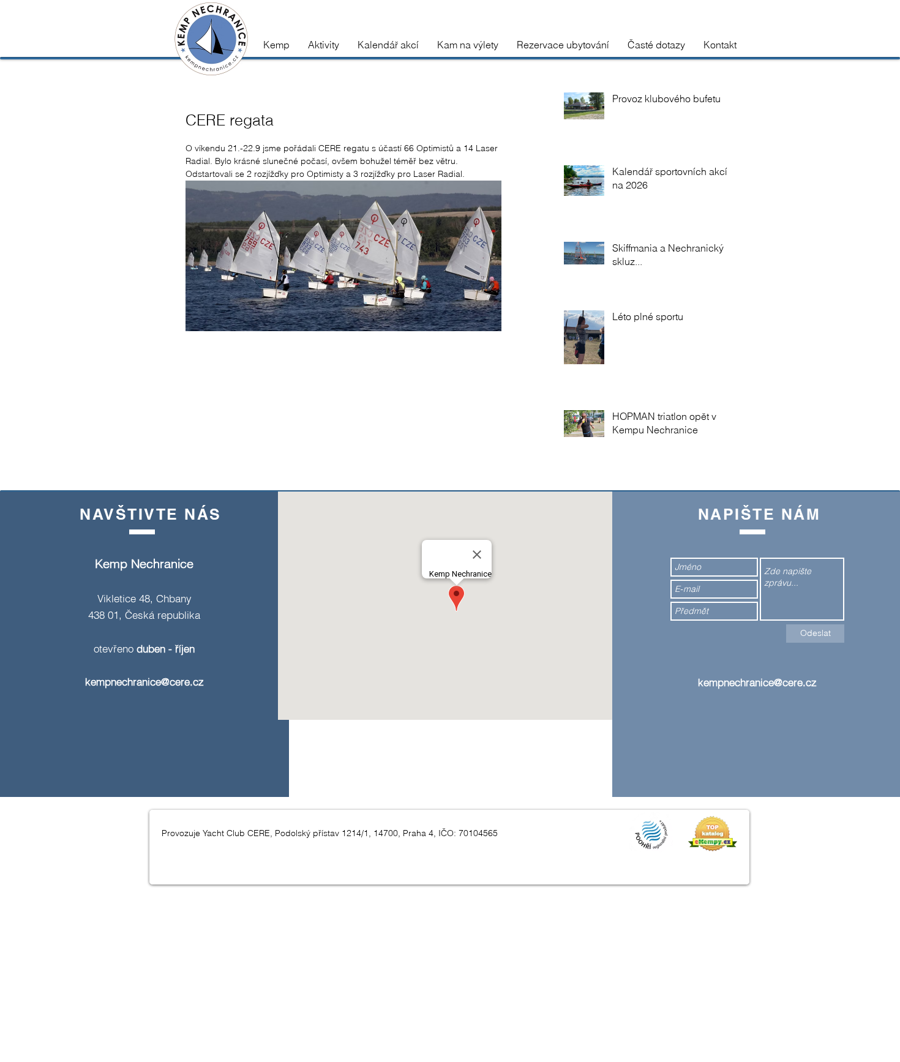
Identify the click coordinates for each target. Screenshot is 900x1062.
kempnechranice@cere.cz (144, 681)
